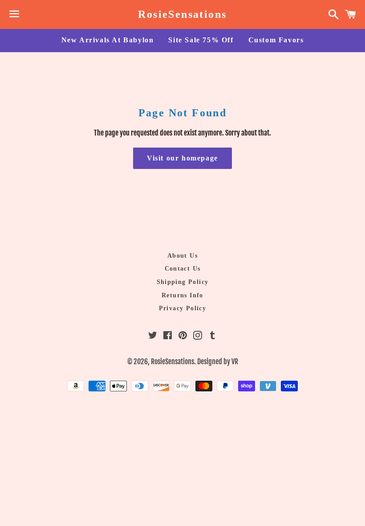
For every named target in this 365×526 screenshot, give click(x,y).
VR (234, 361)
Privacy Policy (183, 308)
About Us (182, 255)
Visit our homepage (182, 158)
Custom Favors (276, 40)
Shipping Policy (183, 282)
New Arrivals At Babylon (107, 40)
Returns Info (182, 295)
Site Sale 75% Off (200, 40)
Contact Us (183, 268)
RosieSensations (182, 14)
